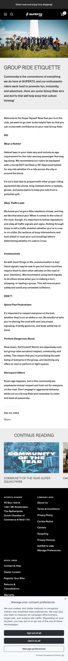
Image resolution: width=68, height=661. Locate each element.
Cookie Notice (45, 521)
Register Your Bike (14, 578)
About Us (42, 502)
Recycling (42, 533)
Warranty (9, 595)
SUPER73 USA (45, 546)
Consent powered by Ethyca (48, 655)
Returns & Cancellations (11, 586)
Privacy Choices (46, 540)
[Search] (11, 14)
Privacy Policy (45, 515)
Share (7, 419)
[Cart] (62, 14)
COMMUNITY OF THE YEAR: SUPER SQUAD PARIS (27, 480)
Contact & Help (12, 565)
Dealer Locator (12, 572)
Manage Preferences (49, 550)
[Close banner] (66, 598)
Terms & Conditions (48, 509)
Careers (41, 527)
